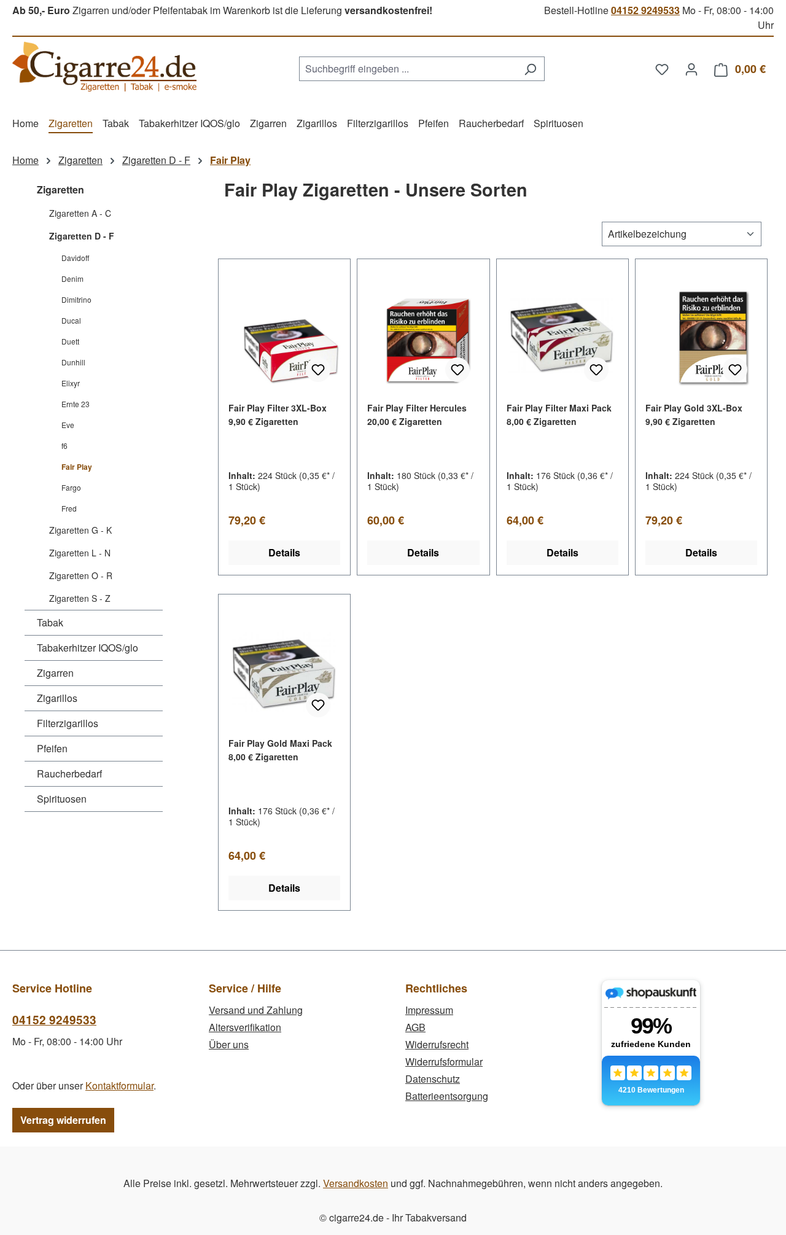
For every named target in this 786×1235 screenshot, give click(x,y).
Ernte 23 (75, 404)
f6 (64, 445)
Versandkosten (355, 1183)
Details (284, 552)
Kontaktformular (119, 1085)
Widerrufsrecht (437, 1044)
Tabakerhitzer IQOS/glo (87, 648)
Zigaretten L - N (80, 553)
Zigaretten (60, 189)
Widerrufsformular (444, 1061)
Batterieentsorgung (446, 1096)
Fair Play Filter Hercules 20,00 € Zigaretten (417, 414)
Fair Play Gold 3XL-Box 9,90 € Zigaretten (693, 414)
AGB (415, 1027)
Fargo (71, 487)
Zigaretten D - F (81, 236)
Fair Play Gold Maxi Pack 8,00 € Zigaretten (280, 750)
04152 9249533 (645, 10)
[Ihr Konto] (691, 68)
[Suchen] (530, 68)
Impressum (429, 1010)
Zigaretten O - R (80, 575)
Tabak (50, 622)
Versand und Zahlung (256, 1010)
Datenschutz (432, 1079)
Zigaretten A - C (80, 213)
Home (25, 160)
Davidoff (75, 257)
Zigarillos (57, 698)
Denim (72, 278)
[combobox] (407, 68)
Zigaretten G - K (80, 530)
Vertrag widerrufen (63, 1120)
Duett (70, 341)
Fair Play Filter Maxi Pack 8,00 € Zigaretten (559, 414)
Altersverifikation (245, 1027)
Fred (69, 508)
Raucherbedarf (69, 773)
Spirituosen (62, 799)
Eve (67, 424)
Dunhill (73, 362)
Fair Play (76, 466)
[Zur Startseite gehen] (104, 67)
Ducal (71, 320)
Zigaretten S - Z (80, 598)
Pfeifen (52, 748)
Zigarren (55, 673)
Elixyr (70, 383)
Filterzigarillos (67, 723)
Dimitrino (76, 299)
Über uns (229, 1044)
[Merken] (318, 369)
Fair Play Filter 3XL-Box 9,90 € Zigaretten (277, 414)
